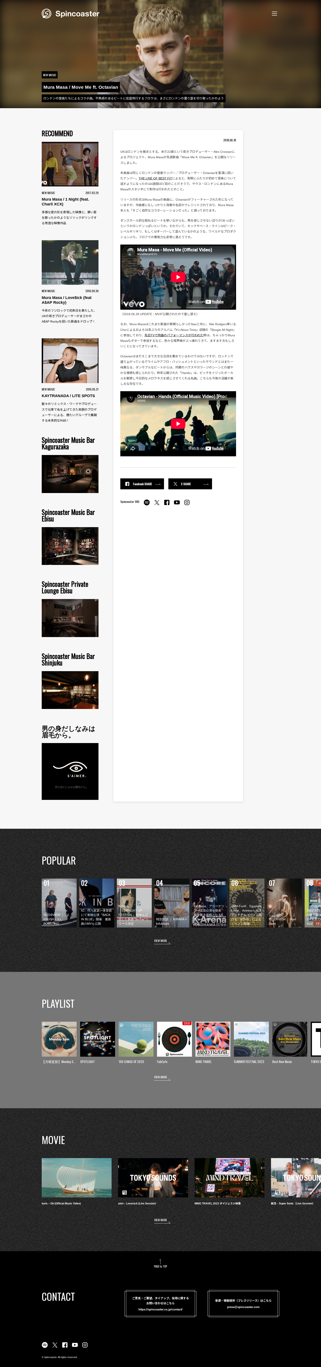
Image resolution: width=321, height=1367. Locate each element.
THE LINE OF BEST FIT (155, 178)
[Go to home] (70, 13)
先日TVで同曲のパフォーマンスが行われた (174, 335)
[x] (156, 505)
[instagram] (186, 505)
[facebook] (166, 505)
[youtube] (176, 505)
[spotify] (146, 505)
